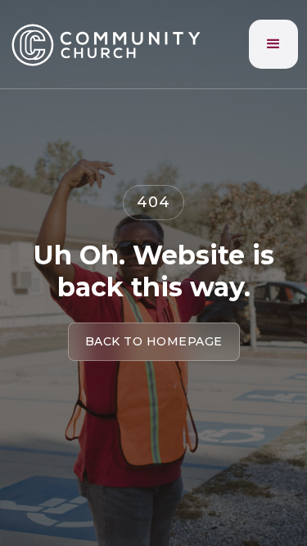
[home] (107, 44)
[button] (273, 44)
